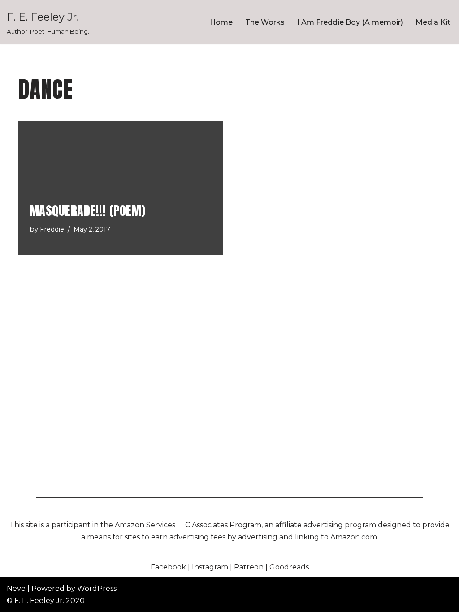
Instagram (210, 567)
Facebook (169, 567)
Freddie (52, 229)
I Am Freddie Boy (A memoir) (350, 22)
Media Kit (433, 22)
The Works (265, 22)
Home (221, 22)
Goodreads (289, 567)
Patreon (249, 567)
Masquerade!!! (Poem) (88, 210)
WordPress (97, 588)
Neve (16, 588)
